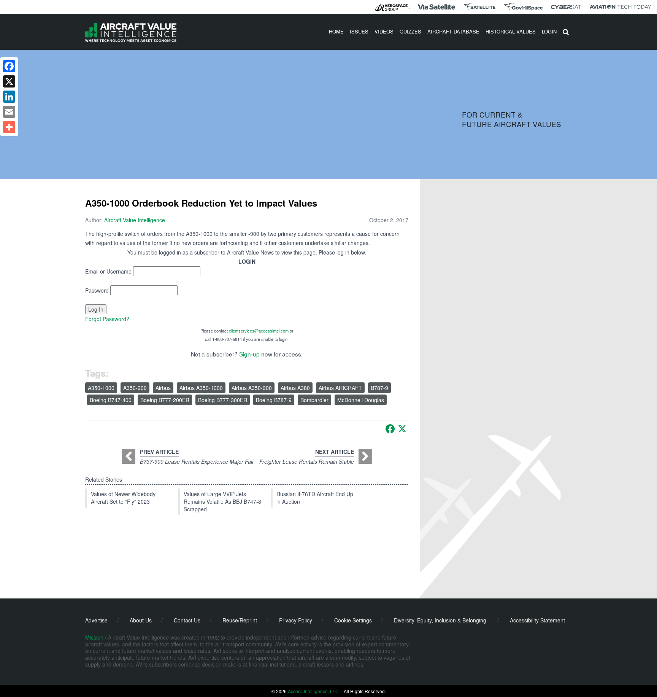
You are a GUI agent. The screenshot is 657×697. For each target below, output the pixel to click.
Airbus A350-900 (252, 387)
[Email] (9, 111)
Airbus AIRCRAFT (340, 387)
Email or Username (108, 271)
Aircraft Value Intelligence (134, 220)
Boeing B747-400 (111, 400)
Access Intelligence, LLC (313, 691)
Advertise (96, 620)
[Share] (9, 127)
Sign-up (249, 354)
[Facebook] (390, 428)
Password (97, 290)
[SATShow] (479, 7)
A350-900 (135, 387)
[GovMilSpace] (523, 7)
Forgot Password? (107, 319)
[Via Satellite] (436, 7)
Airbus (163, 387)
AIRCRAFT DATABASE (453, 31)
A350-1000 (101, 387)
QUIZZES (410, 31)
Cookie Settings (353, 620)
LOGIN (549, 31)
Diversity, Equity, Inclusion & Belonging (440, 620)
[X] (402, 428)
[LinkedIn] (9, 96)
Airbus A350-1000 (201, 387)
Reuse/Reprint (239, 620)
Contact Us (187, 620)
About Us (141, 620)
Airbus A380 (295, 387)
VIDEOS (384, 31)
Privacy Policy (295, 620)
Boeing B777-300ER (222, 400)
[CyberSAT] (566, 7)
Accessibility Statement (537, 620)
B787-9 (379, 387)
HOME (336, 31)
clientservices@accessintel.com (259, 331)
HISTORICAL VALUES (511, 31)
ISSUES (359, 31)
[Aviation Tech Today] (620, 7)
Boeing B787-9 (274, 400)
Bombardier (314, 400)
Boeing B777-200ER (164, 400)
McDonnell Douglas (360, 400)
